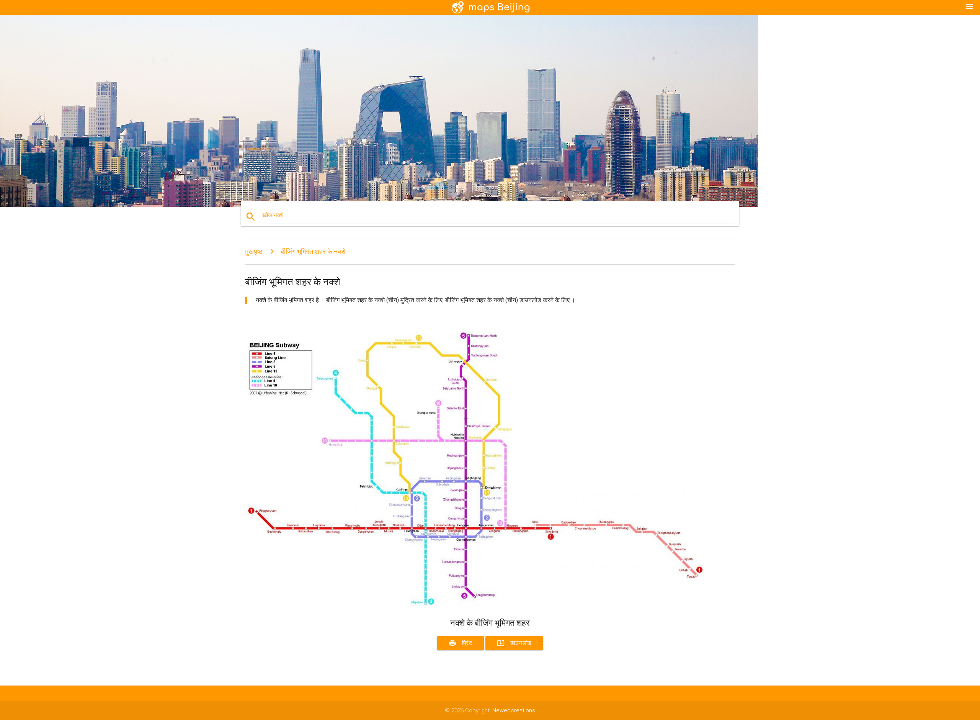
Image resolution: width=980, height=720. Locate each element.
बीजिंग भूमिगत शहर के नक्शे (313, 251)
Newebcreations (513, 710)
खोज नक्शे (273, 215)
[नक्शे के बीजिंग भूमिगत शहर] (474, 604)
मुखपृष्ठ (254, 251)
